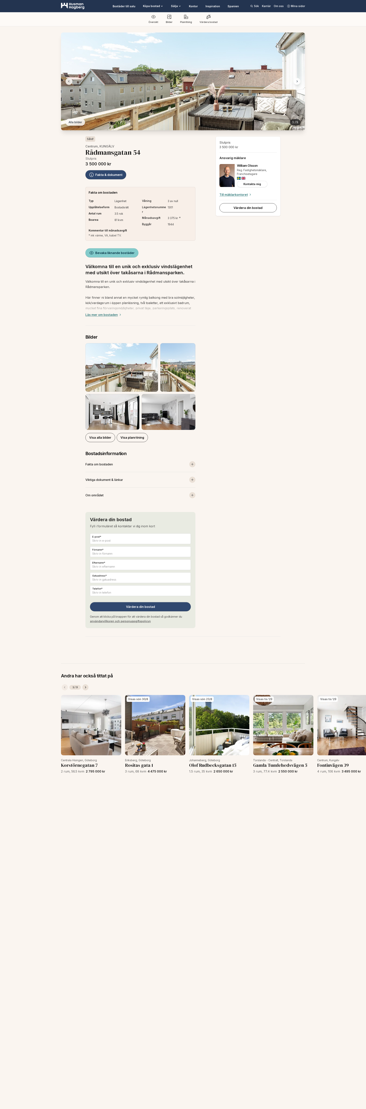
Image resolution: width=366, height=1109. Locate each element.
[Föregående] (65, 687)
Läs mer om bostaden (101, 315)
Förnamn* (98, 549)
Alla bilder (75, 122)
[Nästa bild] (297, 81)
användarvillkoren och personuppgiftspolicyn (120, 621)
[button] (140, 386)
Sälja (174, 6)
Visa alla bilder (100, 437)
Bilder (169, 22)
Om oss (279, 6)
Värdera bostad (209, 22)
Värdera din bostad (140, 607)
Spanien (233, 6)
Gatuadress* (99, 575)
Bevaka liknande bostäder (115, 253)
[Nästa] (85, 687)
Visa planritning (132, 437)
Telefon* (97, 588)
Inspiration (212, 6)
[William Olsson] (227, 175)
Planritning (186, 22)
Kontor (193, 6)
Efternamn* (98, 562)
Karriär (266, 6)
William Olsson (247, 165)
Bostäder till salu (124, 6)
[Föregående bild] (69, 81)
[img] (239, 178)
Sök (256, 6)
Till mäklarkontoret (233, 195)
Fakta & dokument (108, 175)
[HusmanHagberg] (72, 6)
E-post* (96, 536)
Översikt (153, 22)
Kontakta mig (252, 184)
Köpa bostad (151, 6)
